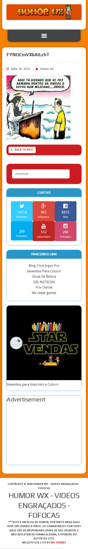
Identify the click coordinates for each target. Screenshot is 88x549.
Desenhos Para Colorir (44, 271)
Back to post (24, 149)
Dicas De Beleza (44, 276)
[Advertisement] (44, 434)
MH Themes (58, 542)
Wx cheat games (44, 293)
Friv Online (44, 287)
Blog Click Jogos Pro (44, 266)
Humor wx (47, 68)
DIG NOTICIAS (44, 282)
